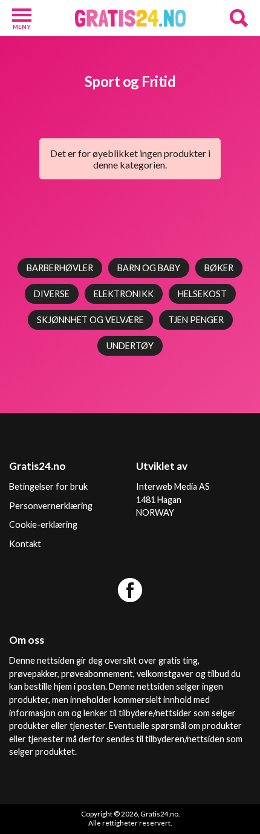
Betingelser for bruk (48, 486)
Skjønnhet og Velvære (90, 320)
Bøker (218, 268)
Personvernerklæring (51, 506)
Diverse (52, 294)
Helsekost (202, 294)
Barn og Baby (148, 268)
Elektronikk (124, 294)
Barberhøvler (60, 268)
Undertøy (130, 346)
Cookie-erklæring (43, 524)
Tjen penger (196, 320)
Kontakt (25, 544)
